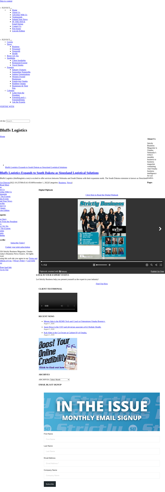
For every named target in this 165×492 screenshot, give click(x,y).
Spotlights (11, 58)
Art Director (5, 183)
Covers (10, 42)
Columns (10, 90)
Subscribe (50, 484)
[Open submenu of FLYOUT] (11, 8)
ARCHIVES (44, 379)
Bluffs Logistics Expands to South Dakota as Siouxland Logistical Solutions (36, 167)
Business (62, 183)
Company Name (50, 470)
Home (2, 136)
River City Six (13, 56)
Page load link (6, 267)
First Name (48, 434)
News (9, 44)
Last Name (48, 446)
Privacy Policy (19, 261)
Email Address (49, 458)
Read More (4, 185)
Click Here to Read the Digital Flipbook (102, 195)
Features (10, 67)
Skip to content (6, 1)
